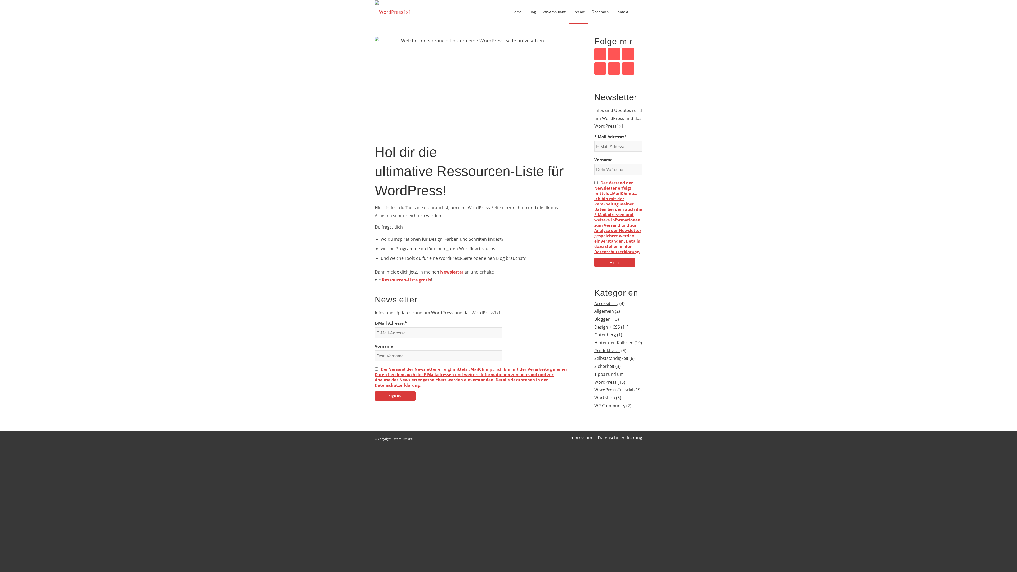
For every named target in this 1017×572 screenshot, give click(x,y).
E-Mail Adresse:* (391, 323)
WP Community (609, 406)
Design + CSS (607, 327)
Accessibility (606, 303)
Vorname (384, 346)
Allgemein (604, 311)
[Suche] (637, 12)
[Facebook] (600, 54)
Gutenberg (605, 335)
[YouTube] (614, 54)
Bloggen (602, 319)
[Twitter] (628, 54)
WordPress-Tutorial (613, 390)
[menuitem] (516, 12)
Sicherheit (604, 366)
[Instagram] (628, 68)
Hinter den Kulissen (614, 343)
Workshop (604, 398)
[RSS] (614, 68)
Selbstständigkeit (611, 358)
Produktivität (607, 351)
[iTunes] (600, 68)
